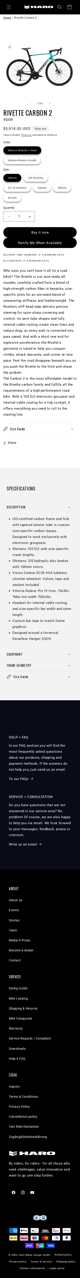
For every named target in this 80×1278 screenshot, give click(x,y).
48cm (14, 179)
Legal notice (57, 1268)
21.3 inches (19, 189)
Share (12, 443)
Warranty (16, 1028)
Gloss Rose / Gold (24, 161)
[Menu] (9, 7)
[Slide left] (30, 103)
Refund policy (63, 1254)
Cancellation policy (23, 1116)
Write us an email (23, 844)
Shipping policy (65, 1261)
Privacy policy (17, 1261)
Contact (15, 960)
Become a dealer (21, 950)
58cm (64, 189)
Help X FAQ (17, 1058)
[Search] (59, 7)
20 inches (38, 179)
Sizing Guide (18, 988)
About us (15, 900)
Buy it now (40, 232)
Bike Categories (20, 1018)
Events (14, 910)
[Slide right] (50, 103)
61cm (14, 199)
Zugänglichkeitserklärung (28, 1137)
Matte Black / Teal (24, 151)
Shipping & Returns (23, 1008)
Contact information (32, 1268)
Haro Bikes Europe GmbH (34, 1255)
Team (13, 930)
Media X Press (19, 940)
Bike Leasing (18, 998)
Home (7, 17)
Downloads (17, 1048)
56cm (44, 189)
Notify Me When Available (40, 243)
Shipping (26, 135)
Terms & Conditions (23, 1096)
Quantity (8, 207)
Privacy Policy (19, 1106)
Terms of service (41, 1261)
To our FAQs (19, 779)
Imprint (14, 1086)
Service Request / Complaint (30, 1038)
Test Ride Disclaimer (24, 1126)
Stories (14, 920)
